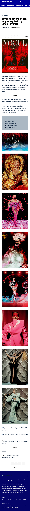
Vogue (13, 457)
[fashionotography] (7, 2)
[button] (18, 1)
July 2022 (7, 78)
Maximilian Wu (6, 27)
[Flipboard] (25, 476)
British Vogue (16, 455)
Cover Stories (5, 15)
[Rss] (27, 476)
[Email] (10, 36)
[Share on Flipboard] (7, 36)
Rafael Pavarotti (6, 457)
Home (3, 13)
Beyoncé (6, 13)
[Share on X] (4, 36)
